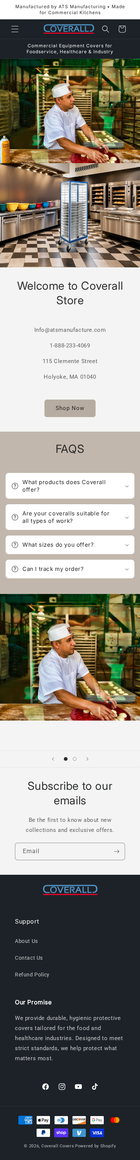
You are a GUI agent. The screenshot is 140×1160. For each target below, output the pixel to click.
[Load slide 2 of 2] (74, 758)
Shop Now (70, 408)
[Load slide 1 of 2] (65, 758)
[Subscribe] (116, 851)
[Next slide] (87, 759)
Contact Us (29, 958)
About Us (26, 941)
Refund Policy (32, 975)
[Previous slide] (53, 759)
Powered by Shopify (95, 1146)
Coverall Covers (57, 1146)
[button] (15, 29)
